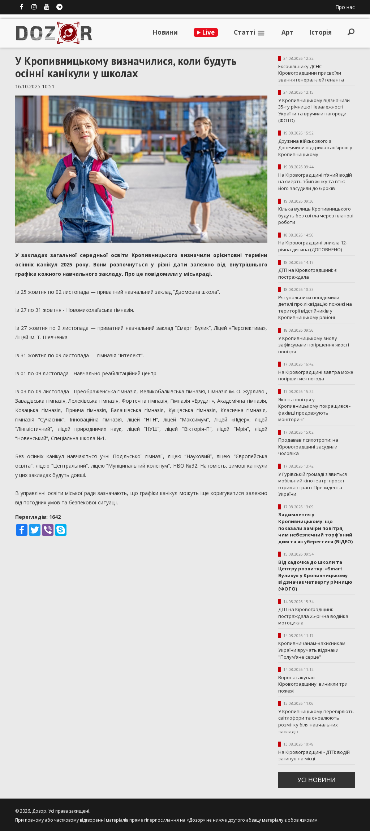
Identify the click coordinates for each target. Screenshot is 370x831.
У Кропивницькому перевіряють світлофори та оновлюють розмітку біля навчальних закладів (316, 721)
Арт (287, 32)
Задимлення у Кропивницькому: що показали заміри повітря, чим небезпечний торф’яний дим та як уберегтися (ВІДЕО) (315, 527)
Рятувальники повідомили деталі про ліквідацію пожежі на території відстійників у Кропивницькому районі (315, 307)
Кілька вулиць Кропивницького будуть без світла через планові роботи (315, 215)
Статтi (245, 32)
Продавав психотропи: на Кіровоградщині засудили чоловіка (308, 446)
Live (208, 32)
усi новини (316, 779)
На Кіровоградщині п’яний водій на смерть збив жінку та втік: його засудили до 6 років (315, 181)
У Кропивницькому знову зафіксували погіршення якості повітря (313, 345)
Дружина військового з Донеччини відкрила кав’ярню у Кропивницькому (315, 148)
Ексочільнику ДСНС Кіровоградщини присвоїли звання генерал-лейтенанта (311, 73)
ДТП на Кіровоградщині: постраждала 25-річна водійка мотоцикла (313, 616)
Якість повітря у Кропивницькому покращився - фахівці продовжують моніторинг (314, 409)
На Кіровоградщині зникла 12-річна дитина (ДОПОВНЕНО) (312, 246)
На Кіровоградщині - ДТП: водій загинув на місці (314, 755)
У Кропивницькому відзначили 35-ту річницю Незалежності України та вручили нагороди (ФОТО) (314, 110)
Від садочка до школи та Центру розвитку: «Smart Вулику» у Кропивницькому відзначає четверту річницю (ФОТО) (315, 575)
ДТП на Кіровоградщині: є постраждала (307, 273)
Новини (165, 32)
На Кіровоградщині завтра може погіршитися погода (315, 375)
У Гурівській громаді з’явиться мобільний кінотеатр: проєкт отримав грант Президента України (312, 484)
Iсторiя (320, 32)
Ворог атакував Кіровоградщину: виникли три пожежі (313, 684)
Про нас (345, 7)
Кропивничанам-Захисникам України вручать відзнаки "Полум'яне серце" (311, 650)
